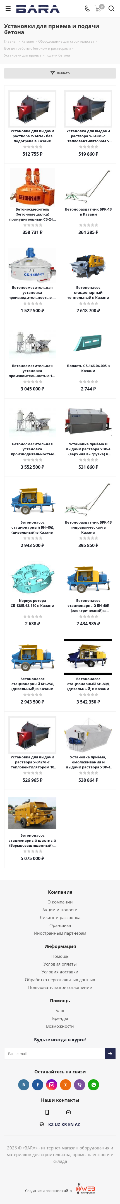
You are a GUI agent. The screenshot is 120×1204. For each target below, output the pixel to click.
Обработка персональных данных (60, 979)
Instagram (51, 1084)
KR (64, 1124)
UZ (57, 1124)
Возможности (60, 1026)
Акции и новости (60, 909)
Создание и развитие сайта (48, 1190)
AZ (77, 1124)
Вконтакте (23, 1084)
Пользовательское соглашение (60, 987)
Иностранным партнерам (60, 933)
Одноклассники (65, 1084)
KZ (51, 1124)
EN (71, 1124)
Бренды (60, 1018)
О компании (60, 902)
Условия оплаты (60, 964)
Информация (60, 946)
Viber (79, 1084)
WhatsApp (93, 1084)
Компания (60, 892)
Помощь (60, 956)
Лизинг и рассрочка (60, 917)
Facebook (37, 1084)
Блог (60, 1010)
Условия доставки (60, 972)
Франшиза (60, 925)
